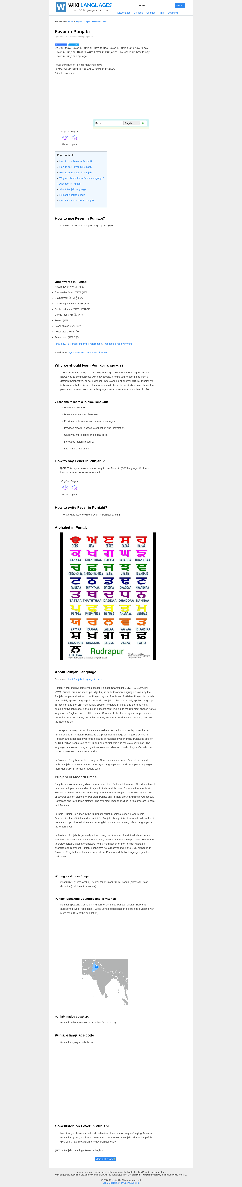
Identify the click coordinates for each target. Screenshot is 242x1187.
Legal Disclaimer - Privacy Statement (121, 1183)
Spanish (150, 12)
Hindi (162, 12)
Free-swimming (123, 343)
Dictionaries (124, 12)
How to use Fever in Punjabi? (75, 161)
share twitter (73, 45)
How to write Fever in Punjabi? (76, 172)
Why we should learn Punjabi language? (81, 178)
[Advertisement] (121, 99)
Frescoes (108, 343)
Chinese (138, 12)
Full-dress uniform (77, 343)
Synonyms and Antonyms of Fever (87, 352)
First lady (60, 343)
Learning (173, 12)
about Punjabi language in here (84, 679)
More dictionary (104, 1159)
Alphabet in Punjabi (70, 183)
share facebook (61, 45)
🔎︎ (142, 122)
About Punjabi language (72, 189)
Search (180, 5)
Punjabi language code (72, 195)
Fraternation (95, 343)
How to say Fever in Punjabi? (75, 167)
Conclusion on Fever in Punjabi (76, 200)
